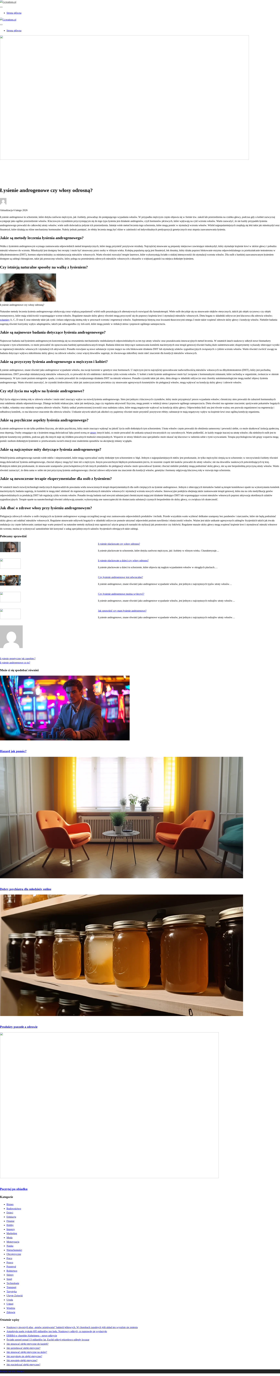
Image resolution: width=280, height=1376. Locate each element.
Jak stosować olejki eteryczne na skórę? (26, 1352)
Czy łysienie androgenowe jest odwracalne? (120, 577)
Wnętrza (10, 1308)
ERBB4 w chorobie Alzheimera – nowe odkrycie (31, 1335)
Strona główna (13, 13)
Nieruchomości (14, 1250)
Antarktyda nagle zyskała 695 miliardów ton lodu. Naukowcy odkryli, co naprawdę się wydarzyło (56, 1331)
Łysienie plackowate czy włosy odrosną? (119, 543)
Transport (11, 1287)
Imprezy (10, 1229)
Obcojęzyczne (13, 1254)
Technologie (12, 1283)
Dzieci (9, 1212)
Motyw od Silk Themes (12, 1371)
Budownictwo (13, 1208)
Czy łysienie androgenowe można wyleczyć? (121, 593)
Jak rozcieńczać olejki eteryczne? (23, 1364)
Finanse (10, 1221)
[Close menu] (1, 7)
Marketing (11, 1233)
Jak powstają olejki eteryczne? (21, 1360)
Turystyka (11, 1291)
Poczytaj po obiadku (14, 1189)
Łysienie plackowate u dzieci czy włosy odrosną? (123, 560)
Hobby (10, 1225)
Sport (9, 1279)
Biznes (9, 1204)
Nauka (9, 1245)
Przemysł (11, 1266)
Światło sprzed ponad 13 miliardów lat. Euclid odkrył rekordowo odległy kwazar (47, 1339)
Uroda (9, 1299)
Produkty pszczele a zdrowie (18, 1026)
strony (93, 432)
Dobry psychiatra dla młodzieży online (25, 889)
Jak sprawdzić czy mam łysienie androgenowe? (122, 610)
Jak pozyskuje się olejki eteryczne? (24, 1356)
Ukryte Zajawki (14, 1295)
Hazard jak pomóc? (13, 751)
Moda (9, 1237)
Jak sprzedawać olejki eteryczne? (23, 1348)
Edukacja (11, 1216)
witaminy (5, 319)
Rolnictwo (11, 1270)
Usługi (9, 1303)
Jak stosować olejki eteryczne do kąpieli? (27, 1343)
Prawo (9, 1262)
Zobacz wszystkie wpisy (12, 654)
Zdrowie (10, 169)
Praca (9, 1258)
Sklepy (10, 1274)
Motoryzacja (12, 1241)
